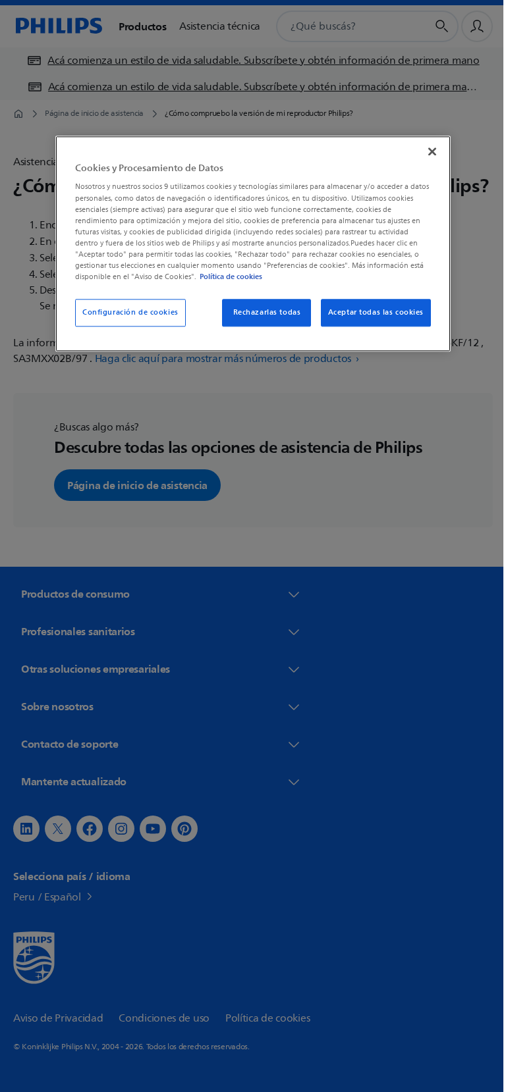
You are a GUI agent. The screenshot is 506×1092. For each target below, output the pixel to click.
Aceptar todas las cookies (370, 312)
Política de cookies (226, 276)
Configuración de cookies (126, 312)
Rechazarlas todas (262, 312)
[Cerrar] (427, 151)
